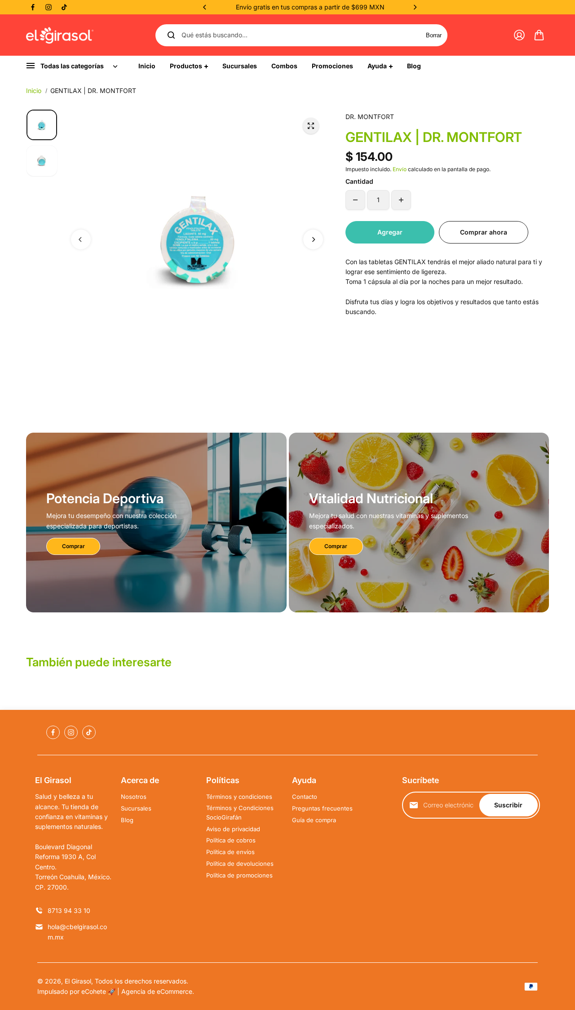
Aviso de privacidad (233, 829)
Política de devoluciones (240, 863)
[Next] (414, 7)
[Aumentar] (401, 200)
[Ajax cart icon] (539, 35)
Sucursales (136, 808)
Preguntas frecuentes (322, 808)
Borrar (434, 35)
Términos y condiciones (239, 796)
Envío (400, 169)
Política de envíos (230, 851)
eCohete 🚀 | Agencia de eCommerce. (137, 991)
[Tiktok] (64, 7)
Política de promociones (239, 875)
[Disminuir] (355, 200)
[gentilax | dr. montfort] (311, 126)
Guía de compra (314, 820)
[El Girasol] (59, 35)
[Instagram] (48, 7)
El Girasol (78, 981)
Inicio (33, 90)
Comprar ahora (483, 232)
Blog (127, 820)
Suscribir (508, 805)
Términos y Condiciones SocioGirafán (240, 812)
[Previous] (205, 7)
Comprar (73, 546)
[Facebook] (33, 7)
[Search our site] (171, 35)
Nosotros (133, 796)
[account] (519, 35)
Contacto (304, 796)
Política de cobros (231, 840)
